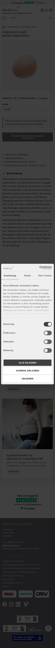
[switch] (48, 333)
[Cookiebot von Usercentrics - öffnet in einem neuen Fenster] (39, 268)
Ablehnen (27, 378)
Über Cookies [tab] (45, 275)
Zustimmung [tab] (10, 275)
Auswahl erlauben (27, 370)
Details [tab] (27, 275)
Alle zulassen (27, 362)
